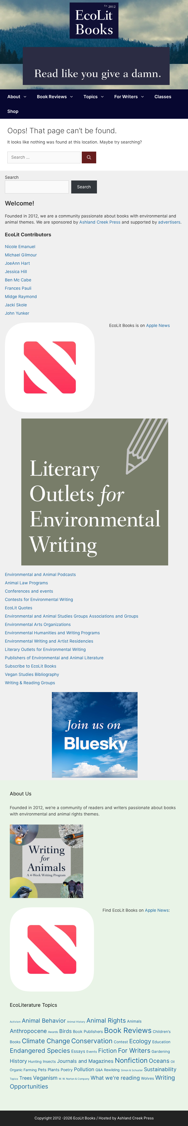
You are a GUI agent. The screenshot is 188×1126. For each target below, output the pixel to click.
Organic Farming (23, 1070)
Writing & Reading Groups (30, 682)
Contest (121, 1042)
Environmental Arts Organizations (38, 624)
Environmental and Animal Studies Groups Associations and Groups (71, 616)
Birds (65, 1031)
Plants (53, 1069)
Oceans (159, 1060)
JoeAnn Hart (17, 263)
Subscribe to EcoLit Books (30, 666)
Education (161, 1042)
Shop (12, 111)
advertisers (169, 222)
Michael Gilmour (21, 254)
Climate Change (46, 1041)
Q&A (99, 1070)
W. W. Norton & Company (74, 1078)
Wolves (147, 1078)
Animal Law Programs (26, 582)
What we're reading (115, 1078)
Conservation (92, 1041)
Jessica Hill (16, 271)
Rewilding (112, 1070)
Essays (78, 1051)
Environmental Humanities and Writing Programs (52, 632)
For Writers (126, 96)
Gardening (161, 1051)
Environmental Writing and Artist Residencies (49, 641)
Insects (49, 1061)
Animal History (76, 1021)
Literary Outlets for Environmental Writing (45, 649)
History (18, 1061)
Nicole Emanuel (20, 246)
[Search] (89, 157)
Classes (162, 96)
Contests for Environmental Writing (39, 599)
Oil (173, 1062)
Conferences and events (29, 591)
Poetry (67, 1069)
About (13, 96)
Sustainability (160, 1069)
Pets (42, 1069)
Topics (90, 96)
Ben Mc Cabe (18, 279)
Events (91, 1052)
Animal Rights (106, 1020)
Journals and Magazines (85, 1061)
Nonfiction (131, 1060)
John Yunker (17, 313)
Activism (15, 1021)
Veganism (45, 1078)
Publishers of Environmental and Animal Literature (54, 657)
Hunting (35, 1061)
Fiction (107, 1050)
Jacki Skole (16, 304)
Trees (25, 1078)
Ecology (140, 1041)
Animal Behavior (44, 1020)
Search (12, 177)
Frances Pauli (18, 288)
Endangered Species (40, 1050)
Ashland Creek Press (99, 222)
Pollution (84, 1069)
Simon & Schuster (132, 1070)
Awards (53, 1032)
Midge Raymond (21, 296)
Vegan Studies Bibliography (32, 674)
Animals (134, 1021)
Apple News (158, 325)
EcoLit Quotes (18, 607)
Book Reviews (52, 96)
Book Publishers (88, 1031)
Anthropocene (28, 1031)
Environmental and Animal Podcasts (40, 574)
